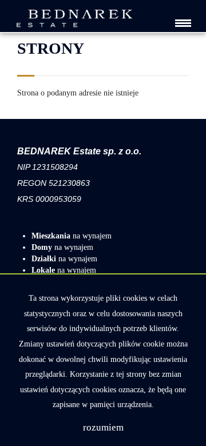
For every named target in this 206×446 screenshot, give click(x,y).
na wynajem (71, 236)
